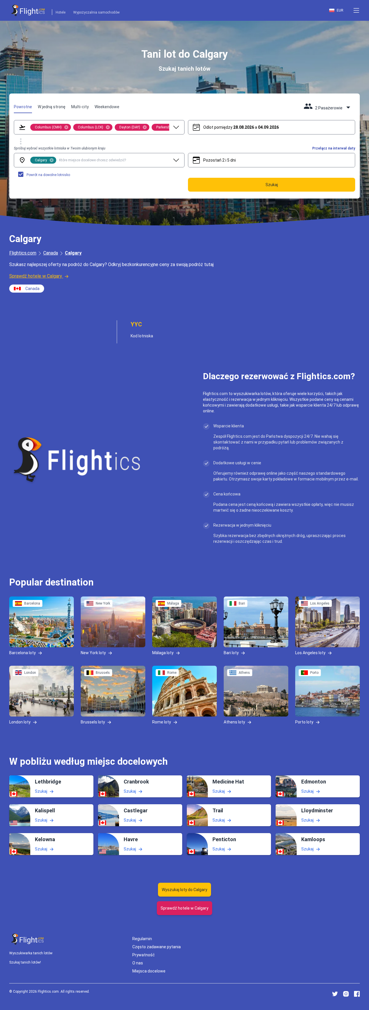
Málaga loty (163, 652)
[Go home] (27, 939)
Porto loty (304, 721)
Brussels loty (93, 721)
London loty (20, 721)
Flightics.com (22, 253)
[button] (356, 10)
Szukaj (41, 791)
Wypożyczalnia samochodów (96, 12)
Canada (50, 253)
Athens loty (234, 721)
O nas (137, 963)
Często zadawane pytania (156, 946)
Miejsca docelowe (148, 971)
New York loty (93, 652)
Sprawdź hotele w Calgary (35, 276)
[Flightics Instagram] (345, 993)
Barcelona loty (22, 652)
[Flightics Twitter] (335, 994)
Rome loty (161, 721)
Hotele (60, 12)
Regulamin (142, 938)
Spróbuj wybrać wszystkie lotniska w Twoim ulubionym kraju (59, 148)
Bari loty (231, 652)
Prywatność (143, 955)
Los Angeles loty (310, 652)
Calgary (73, 253)
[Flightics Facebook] (357, 994)
